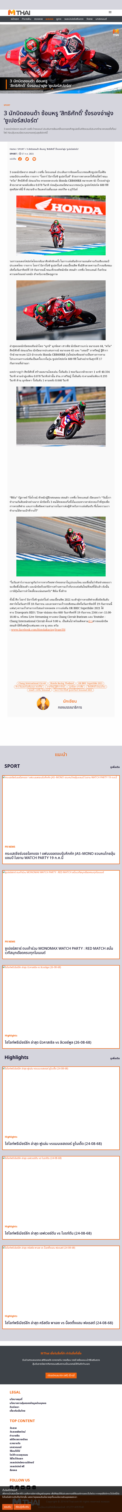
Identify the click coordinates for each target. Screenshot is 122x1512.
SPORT (7, 105)
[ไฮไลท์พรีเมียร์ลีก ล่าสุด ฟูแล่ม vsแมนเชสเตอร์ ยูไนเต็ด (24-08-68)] (61, 1100)
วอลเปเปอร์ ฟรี (17, 1466)
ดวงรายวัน (15, 1443)
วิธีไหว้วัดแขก (16, 1458)
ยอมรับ (7, 1507)
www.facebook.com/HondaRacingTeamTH (38, 630)
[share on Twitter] (27, 159)
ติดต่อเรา (14, 1407)
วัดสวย (89, 19)
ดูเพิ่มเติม (115, 767)
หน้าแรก (15, 19)
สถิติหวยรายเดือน (19, 1439)
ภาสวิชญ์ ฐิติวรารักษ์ (56, 686)
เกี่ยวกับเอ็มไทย (17, 1411)
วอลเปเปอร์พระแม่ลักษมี (22, 1462)
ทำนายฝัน (26, 19)
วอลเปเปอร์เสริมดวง (73, 19)
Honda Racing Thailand (62, 683)
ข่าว (90, 621)
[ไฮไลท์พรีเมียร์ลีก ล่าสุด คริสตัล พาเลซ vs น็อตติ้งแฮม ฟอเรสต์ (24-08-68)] (61, 1279)
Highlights (11, 1035)
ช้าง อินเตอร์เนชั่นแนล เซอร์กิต (29, 686)
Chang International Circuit (32, 683)
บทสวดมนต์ (101, 19)
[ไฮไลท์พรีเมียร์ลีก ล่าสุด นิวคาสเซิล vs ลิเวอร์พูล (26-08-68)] (61, 999)
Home (13, 149)
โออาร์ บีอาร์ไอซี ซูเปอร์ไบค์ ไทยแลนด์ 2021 (73, 690)
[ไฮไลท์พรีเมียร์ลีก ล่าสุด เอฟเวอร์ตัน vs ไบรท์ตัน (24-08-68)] (61, 1189)
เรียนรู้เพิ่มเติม (22, 1507)
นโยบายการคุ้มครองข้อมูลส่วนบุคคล (28, 1403)
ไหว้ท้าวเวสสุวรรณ (19, 1455)
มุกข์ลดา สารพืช (76, 686)
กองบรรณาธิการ (70, 707)
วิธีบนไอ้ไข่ (15, 1451)
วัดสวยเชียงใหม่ (17, 1432)
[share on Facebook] (20, 159)
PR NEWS (10, 847)
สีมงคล (13, 1470)
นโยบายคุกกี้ (16, 1399)
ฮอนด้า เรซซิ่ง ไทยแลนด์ (39, 690)
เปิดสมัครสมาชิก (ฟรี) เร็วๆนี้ (61, 1375)
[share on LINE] (34, 159)
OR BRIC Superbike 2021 (90, 683)
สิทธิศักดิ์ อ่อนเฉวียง (96, 686)
